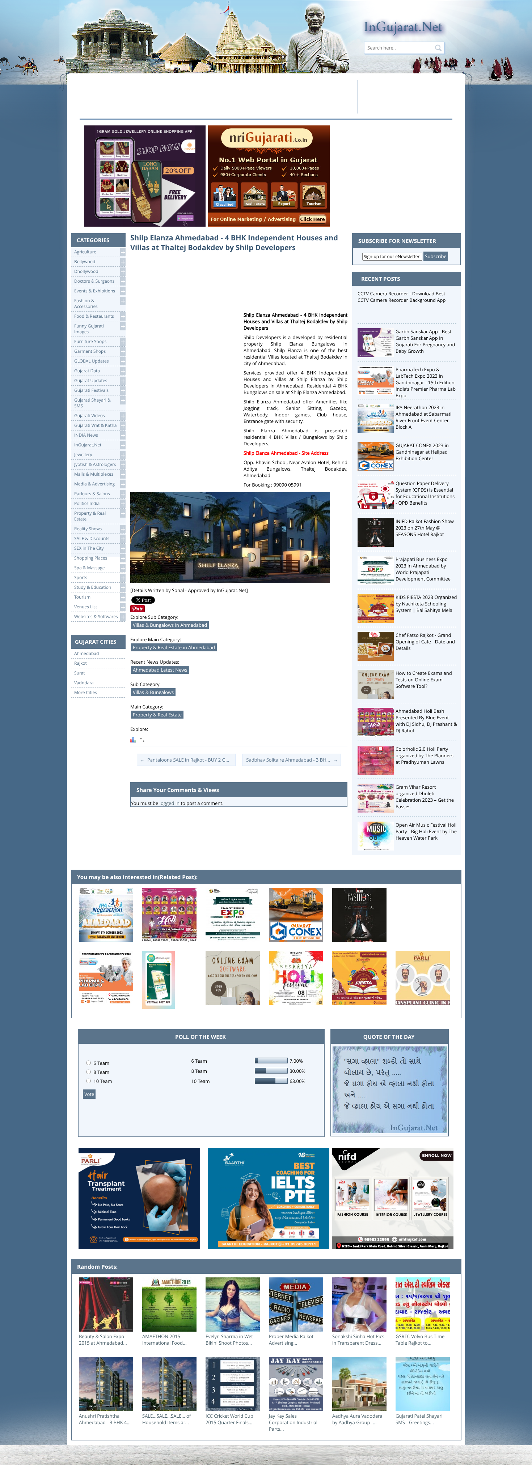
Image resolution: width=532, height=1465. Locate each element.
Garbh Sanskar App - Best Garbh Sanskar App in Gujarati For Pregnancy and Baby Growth (425, 341)
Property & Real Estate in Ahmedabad (174, 647)
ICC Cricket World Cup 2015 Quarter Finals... (229, 1419)
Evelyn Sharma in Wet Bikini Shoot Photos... (229, 1339)
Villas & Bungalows (153, 692)
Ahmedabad (86, 653)
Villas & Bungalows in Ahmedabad (170, 625)
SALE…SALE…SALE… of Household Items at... (166, 1419)
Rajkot (80, 663)
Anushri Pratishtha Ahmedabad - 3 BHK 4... (105, 1419)
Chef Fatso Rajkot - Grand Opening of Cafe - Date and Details (425, 641)
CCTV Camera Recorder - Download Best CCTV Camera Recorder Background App (402, 296)
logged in (170, 803)
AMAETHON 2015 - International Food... (164, 1339)
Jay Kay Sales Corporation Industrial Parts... (293, 1422)
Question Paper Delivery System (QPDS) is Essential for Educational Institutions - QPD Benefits (425, 493)
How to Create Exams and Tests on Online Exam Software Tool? (424, 679)
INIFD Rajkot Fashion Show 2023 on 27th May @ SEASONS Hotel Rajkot (425, 527)
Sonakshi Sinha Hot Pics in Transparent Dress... (358, 1339)
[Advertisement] (216, 96)
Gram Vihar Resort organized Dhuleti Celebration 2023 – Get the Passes (425, 797)
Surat (79, 673)
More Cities (85, 692)
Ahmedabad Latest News (160, 670)
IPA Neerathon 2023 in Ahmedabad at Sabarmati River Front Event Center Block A (424, 417)
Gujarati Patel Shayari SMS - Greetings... (419, 1419)
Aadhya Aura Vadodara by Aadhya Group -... (357, 1419)
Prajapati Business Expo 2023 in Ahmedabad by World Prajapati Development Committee (423, 569)
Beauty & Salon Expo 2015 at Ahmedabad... (103, 1339)
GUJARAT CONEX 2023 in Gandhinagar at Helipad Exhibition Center (422, 452)
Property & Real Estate (157, 714)
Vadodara (84, 683)
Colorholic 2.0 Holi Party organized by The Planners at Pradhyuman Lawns (424, 755)
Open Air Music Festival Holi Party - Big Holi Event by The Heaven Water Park (426, 831)
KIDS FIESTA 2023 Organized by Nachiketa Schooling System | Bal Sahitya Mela (426, 603)
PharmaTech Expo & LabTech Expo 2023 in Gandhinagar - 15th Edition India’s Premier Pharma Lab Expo (426, 382)
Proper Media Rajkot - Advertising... (292, 1339)
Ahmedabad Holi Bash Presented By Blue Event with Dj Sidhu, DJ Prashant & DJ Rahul (426, 721)
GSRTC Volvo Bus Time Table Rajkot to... (420, 1339)
